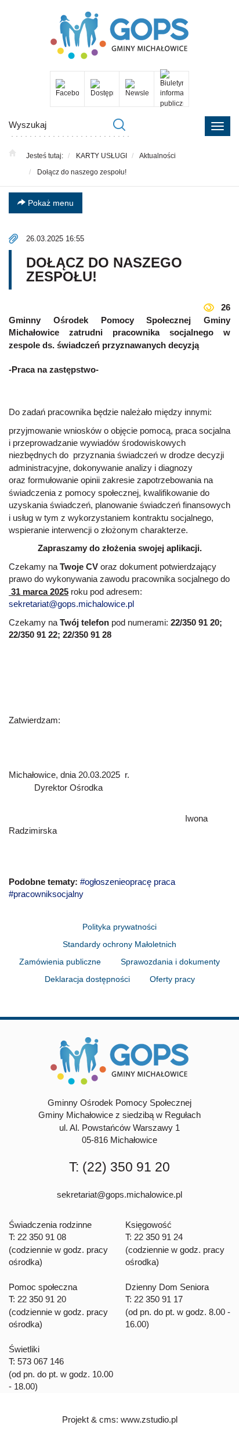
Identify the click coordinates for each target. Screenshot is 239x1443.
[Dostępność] (102, 88)
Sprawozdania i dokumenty (170, 961)
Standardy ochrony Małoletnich (119, 944)
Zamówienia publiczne (60, 961)
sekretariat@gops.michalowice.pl (71, 604)
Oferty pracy (172, 979)
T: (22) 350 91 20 (119, 1166)
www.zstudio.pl (149, 1419)
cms (107, 1419)
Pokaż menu (50, 203)
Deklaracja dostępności (87, 979)
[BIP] (171, 88)
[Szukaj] (119, 125)
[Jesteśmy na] (67, 88)
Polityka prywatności (119, 926)
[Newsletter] (136, 88)
